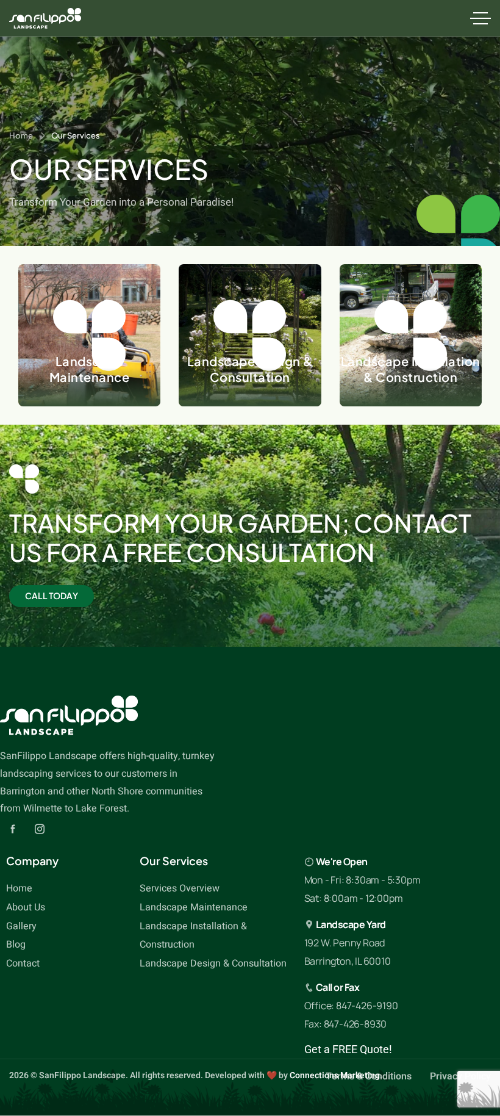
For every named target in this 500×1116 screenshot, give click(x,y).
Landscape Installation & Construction (410, 368)
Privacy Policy (460, 1076)
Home (21, 135)
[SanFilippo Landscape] (45, 18)
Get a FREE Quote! (348, 1049)
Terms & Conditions (369, 1076)
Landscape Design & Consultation (250, 368)
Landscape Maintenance (89, 368)
